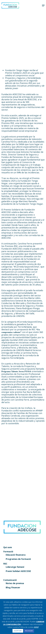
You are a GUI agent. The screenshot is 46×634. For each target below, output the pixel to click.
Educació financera (15, 554)
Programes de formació (18, 559)
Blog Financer (13, 587)
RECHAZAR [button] (29, 631)
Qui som (7, 547)
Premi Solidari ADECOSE (18, 571)
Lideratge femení (15, 567)
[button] (43, 5)
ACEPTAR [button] (17, 631)
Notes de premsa (15, 583)
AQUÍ (36, 627)
